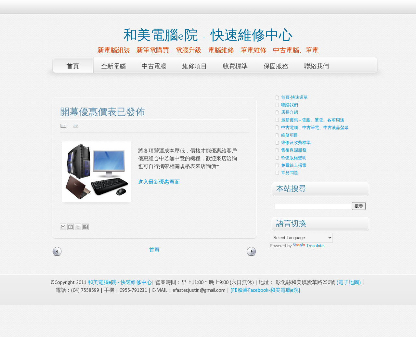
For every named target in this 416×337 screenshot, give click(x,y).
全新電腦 (113, 67)
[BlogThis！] (70, 227)
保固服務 (276, 67)
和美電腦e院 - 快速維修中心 (208, 36)
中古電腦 (154, 67)
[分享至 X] (78, 227)
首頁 (73, 67)
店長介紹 (289, 112)
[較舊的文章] (251, 255)
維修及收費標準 (296, 142)
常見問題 (289, 172)
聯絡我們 (316, 67)
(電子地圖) (349, 282)
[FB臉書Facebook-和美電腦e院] (265, 290)
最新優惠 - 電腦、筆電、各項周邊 (312, 120)
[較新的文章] (57, 255)
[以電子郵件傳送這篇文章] (63, 227)
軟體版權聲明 (293, 157)
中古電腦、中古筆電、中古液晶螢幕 (315, 127)
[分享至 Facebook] (85, 227)
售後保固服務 (293, 150)
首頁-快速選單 (294, 97)
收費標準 (235, 67)
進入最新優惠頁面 (159, 182)
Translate (315, 245)
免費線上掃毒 (293, 165)
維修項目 (194, 67)
